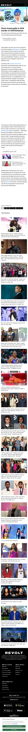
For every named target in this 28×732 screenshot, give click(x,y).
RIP (5, 208)
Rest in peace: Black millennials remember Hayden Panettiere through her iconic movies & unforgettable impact (13, 520)
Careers (17, 674)
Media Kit (18, 672)
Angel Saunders (7, 38)
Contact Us (5, 685)
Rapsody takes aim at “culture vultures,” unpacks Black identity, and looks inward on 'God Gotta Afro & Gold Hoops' (13, 235)
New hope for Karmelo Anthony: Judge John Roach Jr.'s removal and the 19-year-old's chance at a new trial (13, 280)
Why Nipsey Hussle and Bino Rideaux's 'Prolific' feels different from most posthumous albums (12, 581)
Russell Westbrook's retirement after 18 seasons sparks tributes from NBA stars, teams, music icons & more (12, 623)
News (2, 25)
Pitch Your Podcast (6, 672)
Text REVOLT (5, 687)
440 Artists (5, 676)
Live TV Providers (6, 670)
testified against (5, 130)
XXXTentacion (15, 49)
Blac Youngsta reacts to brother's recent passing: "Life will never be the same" (19, 163)
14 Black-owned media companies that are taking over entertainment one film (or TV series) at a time (13, 410)
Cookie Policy (14, 723)
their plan (8, 181)
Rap (8, 208)
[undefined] (6, 156)
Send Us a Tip (19, 670)
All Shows (4, 666)
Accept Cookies (14, 729)
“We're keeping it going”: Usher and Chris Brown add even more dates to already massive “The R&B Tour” (12, 498)
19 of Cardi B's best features (9, 540)
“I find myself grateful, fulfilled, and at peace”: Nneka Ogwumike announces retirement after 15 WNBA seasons (11, 366)
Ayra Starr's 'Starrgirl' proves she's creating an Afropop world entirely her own (13, 560)
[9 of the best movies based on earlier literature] (14, 592)
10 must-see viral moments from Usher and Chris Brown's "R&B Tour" (13, 644)
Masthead (18, 668)
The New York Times (15, 63)
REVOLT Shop (5, 689)
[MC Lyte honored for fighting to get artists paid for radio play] (14, 314)
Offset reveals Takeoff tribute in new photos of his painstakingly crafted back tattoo (19, 157)
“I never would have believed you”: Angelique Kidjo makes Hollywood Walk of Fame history (12, 388)
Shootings (12, 208)
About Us (18, 666)
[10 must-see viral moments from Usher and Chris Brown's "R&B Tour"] (14, 635)
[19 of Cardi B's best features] (14, 531)
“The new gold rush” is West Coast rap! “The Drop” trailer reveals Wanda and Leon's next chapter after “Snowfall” (12, 454)
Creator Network (6, 674)
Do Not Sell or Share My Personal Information (14, 726)
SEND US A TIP (14, 699)
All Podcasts (5, 668)
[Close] (25, 719)
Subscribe (4, 683)
